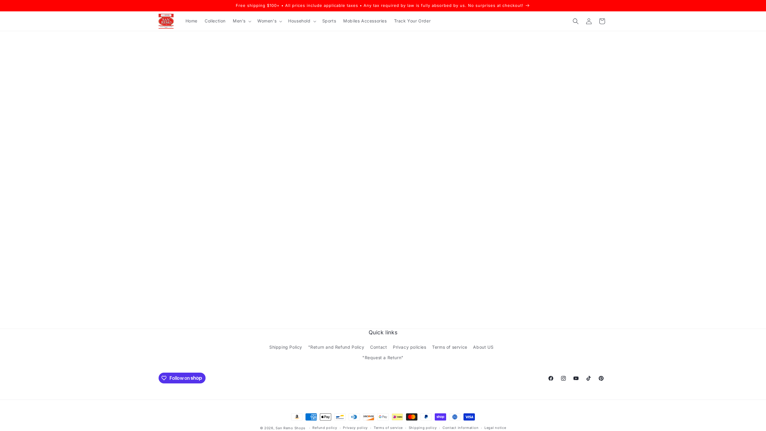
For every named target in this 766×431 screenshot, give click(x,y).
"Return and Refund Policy (336, 347)
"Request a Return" (383, 357)
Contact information (460, 428)
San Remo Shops (291, 428)
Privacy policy (355, 428)
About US (483, 347)
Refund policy (324, 428)
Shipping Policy (285, 347)
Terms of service (449, 347)
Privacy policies (409, 347)
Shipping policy (423, 428)
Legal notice (495, 428)
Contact (378, 347)
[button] (241, 21)
